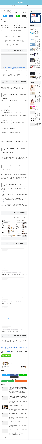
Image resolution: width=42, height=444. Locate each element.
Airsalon (40, 442)
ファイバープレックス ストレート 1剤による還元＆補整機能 (14, 37)
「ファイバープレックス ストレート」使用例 (11, 44)
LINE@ (8, 351)
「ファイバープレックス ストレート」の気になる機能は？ (13, 36)
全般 (2, 370)
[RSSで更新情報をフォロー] (21, 381)
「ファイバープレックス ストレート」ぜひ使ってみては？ (13, 45)
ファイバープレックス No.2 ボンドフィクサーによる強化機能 (14, 40)
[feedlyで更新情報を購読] (7, 381)
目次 (13, 33)
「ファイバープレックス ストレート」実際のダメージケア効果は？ (15, 41)
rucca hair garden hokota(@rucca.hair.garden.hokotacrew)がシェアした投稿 (12, 329)
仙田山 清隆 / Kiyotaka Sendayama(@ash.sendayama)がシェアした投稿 (11, 272)
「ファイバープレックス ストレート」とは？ (11, 35)
